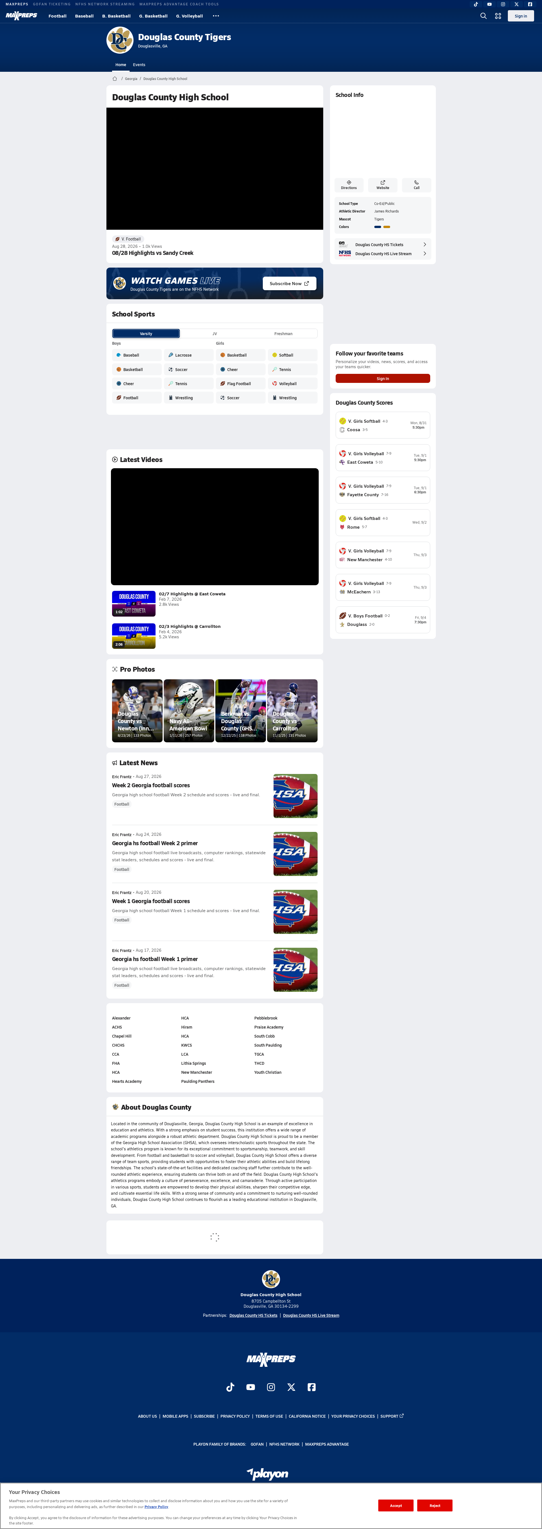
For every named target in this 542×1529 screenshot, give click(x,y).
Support (389, 1416)
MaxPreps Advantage (327, 1443)
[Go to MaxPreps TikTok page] (230, 1388)
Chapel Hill (122, 1036)
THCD (259, 1063)
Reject (435, 1505)
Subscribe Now (285, 283)
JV (215, 333)
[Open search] (483, 15)
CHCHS (118, 1045)
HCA (116, 1072)
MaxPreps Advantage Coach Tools (179, 4)
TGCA (259, 1054)
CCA (115, 1054)
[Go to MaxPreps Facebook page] (311, 1388)
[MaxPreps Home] (21, 15)
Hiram (186, 1027)
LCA (184, 1054)
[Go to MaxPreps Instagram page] (271, 1388)
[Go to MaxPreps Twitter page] (291, 1388)
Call (416, 187)
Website (383, 187)
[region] (271, 1506)
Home (120, 64)
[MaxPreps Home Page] (114, 78)
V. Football (131, 239)
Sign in (521, 16)
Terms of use (269, 1416)
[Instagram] (503, 4)
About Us (147, 1416)
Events (139, 64)
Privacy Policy (235, 1416)
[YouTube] (489, 4)
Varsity (146, 333)
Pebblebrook (265, 1018)
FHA (116, 1063)
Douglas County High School (165, 78)
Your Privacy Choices (353, 1416)
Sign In (383, 378)
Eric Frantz (122, 776)
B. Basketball (116, 15)
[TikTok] (476, 4)
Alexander (121, 1018)
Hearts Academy (127, 1081)
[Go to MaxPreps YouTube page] (250, 1388)
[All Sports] (216, 15)
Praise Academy (268, 1027)
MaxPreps (17, 4)
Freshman (283, 333)
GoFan (257, 1443)
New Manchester (196, 1072)
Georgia (131, 78)
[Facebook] (530, 4)
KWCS (186, 1045)
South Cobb (264, 1036)
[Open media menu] (498, 15)
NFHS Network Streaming (105, 4)
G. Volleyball (189, 15)
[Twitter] (516, 4)
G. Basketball (153, 15)
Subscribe (204, 1416)
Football (58, 15)
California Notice (307, 1416)
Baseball (84, 15)
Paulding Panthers (198, 1081)
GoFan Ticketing (52, 4)
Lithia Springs (193, 1063)
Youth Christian (267, 1072)
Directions (349, 187)
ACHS (117, 1027)
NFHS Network (284, 1443)
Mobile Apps (175, 1416)
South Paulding (268, 1045)
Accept (396, 1505)
